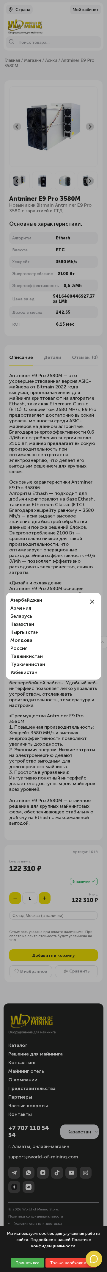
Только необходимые (71, 1262)
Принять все (27, 1262)
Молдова (21, 640)
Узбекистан (23, 672)
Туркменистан (27, 664)
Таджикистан (26, 656)
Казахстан (22, 624)
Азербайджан (26, 600)
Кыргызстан (24, 632)
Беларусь (21, 616)
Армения (20, 608)
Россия (19, 648)
